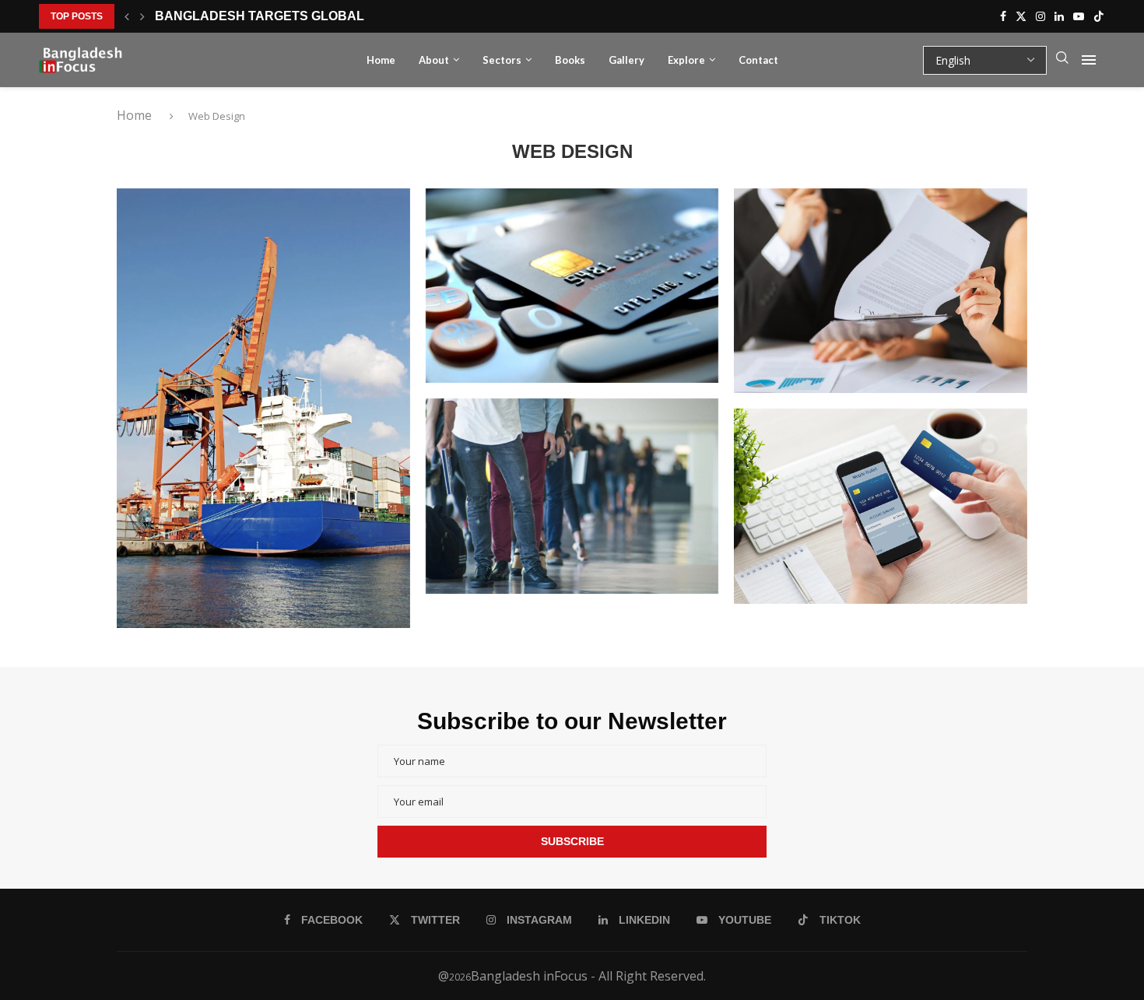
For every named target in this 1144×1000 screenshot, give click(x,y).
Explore (686, 60)
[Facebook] (1003, 16)
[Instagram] (1040, 16)
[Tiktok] (1099, 16)
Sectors (502, 60)
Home (381, 60)
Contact (758, 60)
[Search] (1062, 59)
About (434, 60)
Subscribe (572, 841)
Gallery (626, 60)
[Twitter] (1021, 16)
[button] (127, 16)
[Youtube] (1078, 16)
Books (570, 60)
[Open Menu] (1089, 60)
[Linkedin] (1059, 16)
